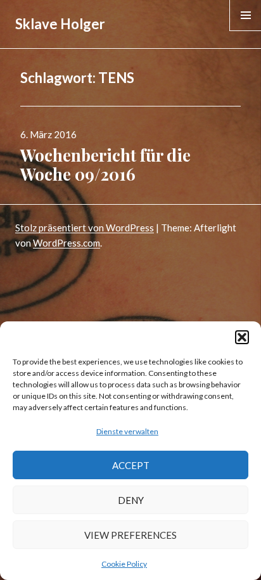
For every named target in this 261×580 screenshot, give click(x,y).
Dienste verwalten (127, 431)
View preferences (130, 535)
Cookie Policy (124, 564)
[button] (242, 337)
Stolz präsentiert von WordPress (84, 227)
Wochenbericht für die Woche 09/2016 (105, 164)
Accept (131, 465)
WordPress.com (66, 242)
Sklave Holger (60, 23)
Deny (131, 500)
